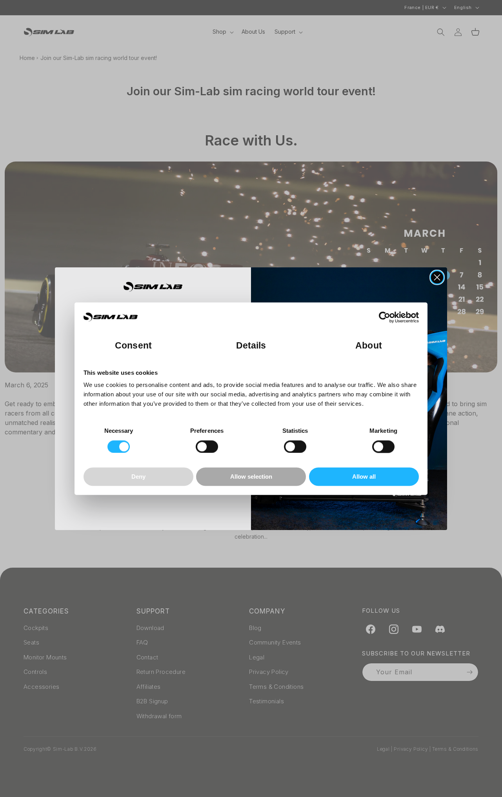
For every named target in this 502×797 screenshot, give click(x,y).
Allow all (364, 477)
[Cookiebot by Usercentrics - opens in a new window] (384, 317)
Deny (138, 477)
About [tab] (368, 345)
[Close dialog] (437, 277)
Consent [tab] (133, 345)
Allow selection (251, 477)
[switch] (207, 446)
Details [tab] (251, 345)
